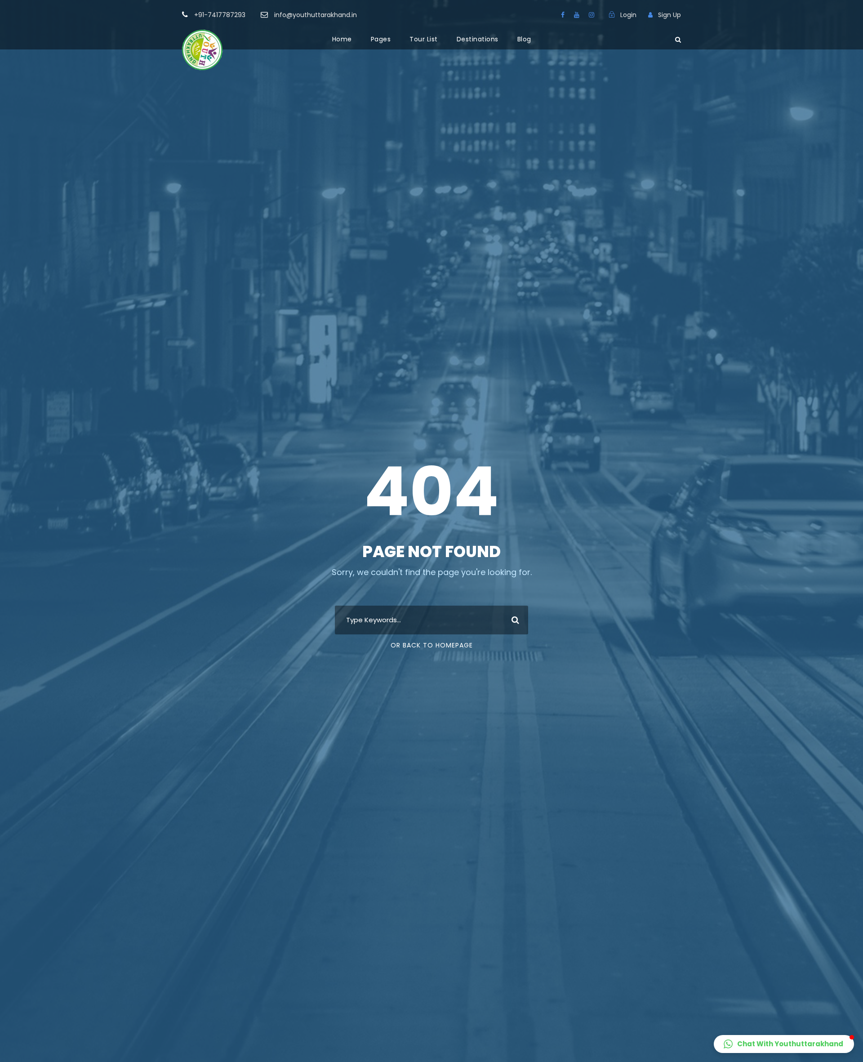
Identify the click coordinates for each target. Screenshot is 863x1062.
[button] (784, 1044)
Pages (381, 39)
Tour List (423, 39)
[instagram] (591, 14)
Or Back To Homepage (432, 645)
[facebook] (563, 14)
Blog (524, 39)
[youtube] (576, 14)
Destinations (477, 39)
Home (342, 39)
